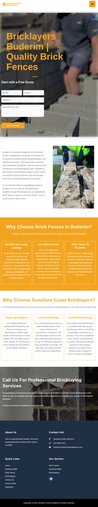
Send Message (12, 125)
